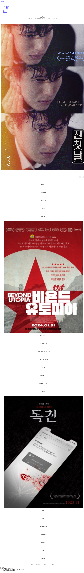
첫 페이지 (31, 564)
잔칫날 (42, 16)
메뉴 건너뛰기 (2, 1)
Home (1, 571)
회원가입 (6, 8)
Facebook (11, 571)
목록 (82, 177)
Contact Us (5, 12)
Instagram (14, 571)
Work (4, 11)
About (4, 10)
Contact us (4, 571)
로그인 (6, 7)
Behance (7, 571)
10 (49, 564)
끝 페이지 (53, 564)
